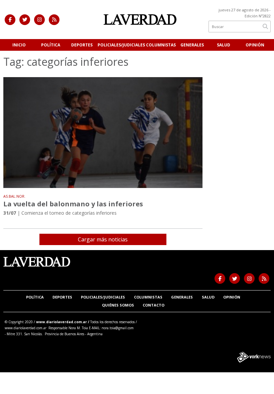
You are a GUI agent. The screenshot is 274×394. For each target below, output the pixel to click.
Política (50, 45)
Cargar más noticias (103, 239)
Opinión (255, 45)
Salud (223, 45)
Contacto (153, 305)
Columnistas (161, 45)
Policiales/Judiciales (121, 45)
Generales (192, 45)
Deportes (82, 45)
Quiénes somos (118, 305)
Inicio (19, 45)
